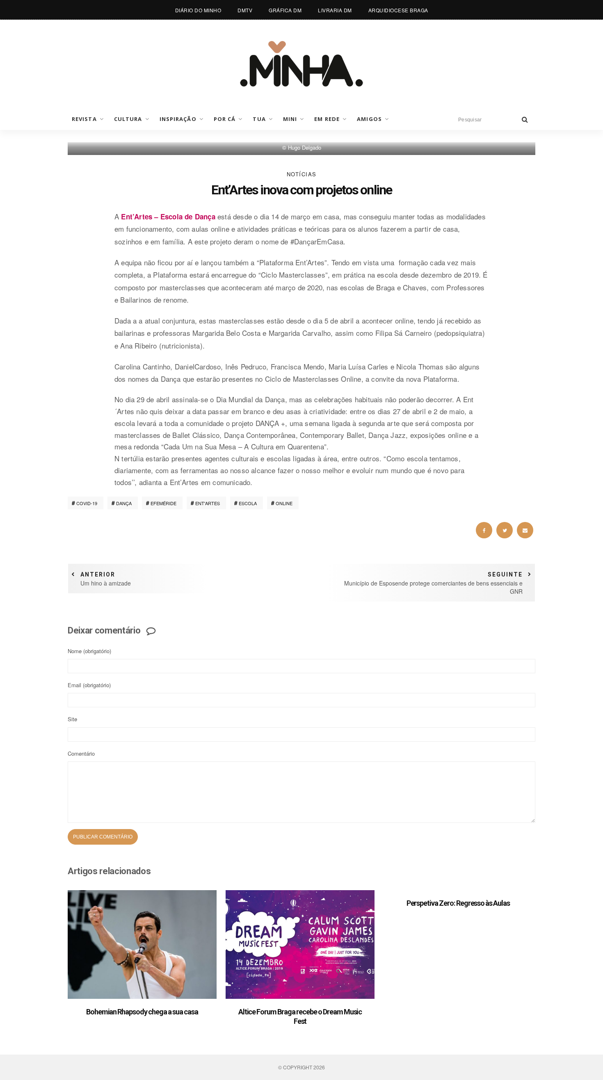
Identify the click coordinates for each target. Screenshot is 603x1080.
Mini (290, 119)
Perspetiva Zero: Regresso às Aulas (458, 903)
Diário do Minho (198, 10)
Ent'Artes (207, 503)
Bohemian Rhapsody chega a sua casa (142, 1011)
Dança (124, 503)
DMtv (245, 10)
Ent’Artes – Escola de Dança (168, 216)
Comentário (81, 753)
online (284, 503)
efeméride (163, 503)
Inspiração (178, 119)
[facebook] (484, 530)
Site (72, 719)
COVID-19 (86, 503)
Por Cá (225, 119)
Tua (259, 119)
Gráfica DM (285, 10)
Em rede (327, 119)
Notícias (302, 174)
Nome (89, 651)
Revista (84, 119)
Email (89, 685)
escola (248, 503)
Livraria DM (335, 10)
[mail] (525, 530)
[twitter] (504, 530)
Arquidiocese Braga (398, 10)
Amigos (369, 119)
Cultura (128, 119)
